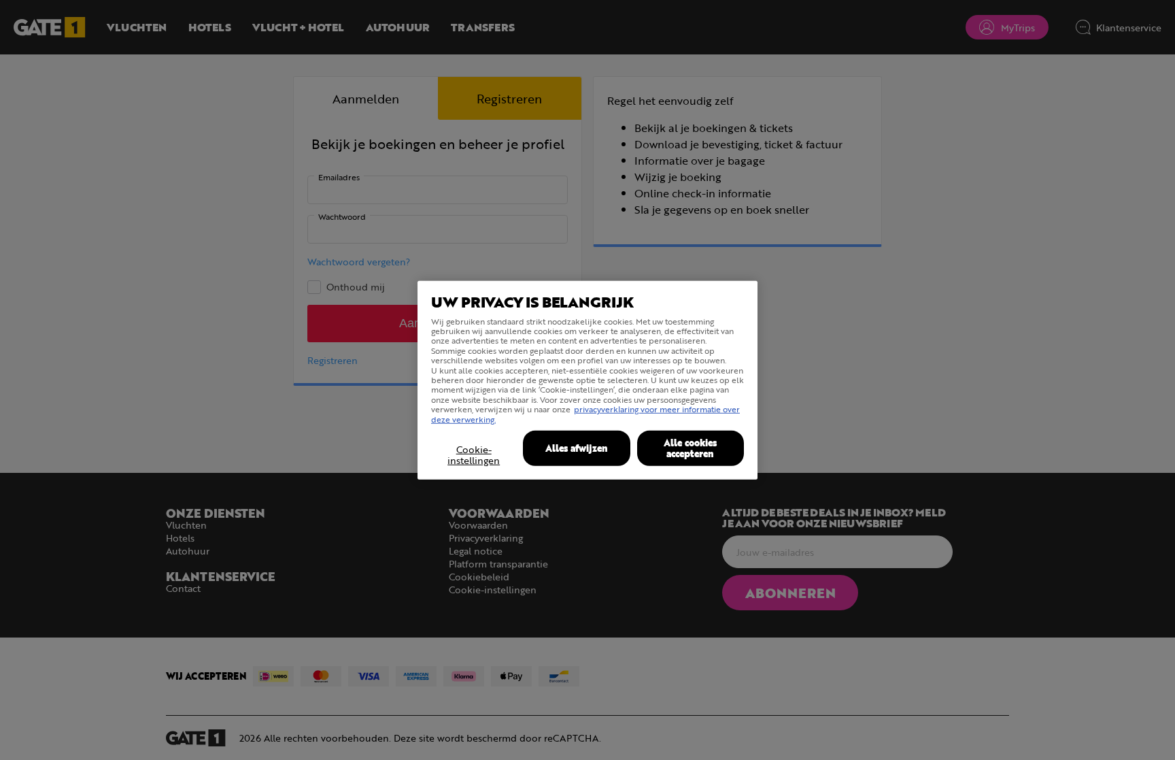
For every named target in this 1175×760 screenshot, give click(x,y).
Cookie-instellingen (473, 455)
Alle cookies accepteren (690, 448)
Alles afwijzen (576, 448)
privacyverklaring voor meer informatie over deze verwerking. (585, 414)
